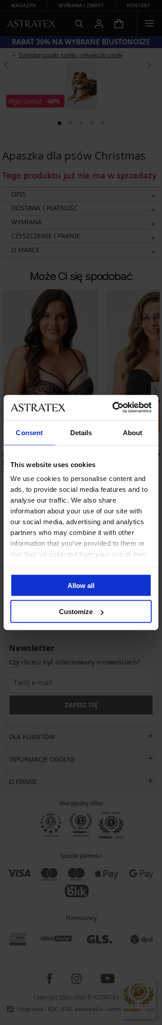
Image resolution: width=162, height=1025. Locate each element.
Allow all (81, 585)
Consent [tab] (29, 432)
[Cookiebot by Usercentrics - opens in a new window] (114, 408)
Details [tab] (81, 432)
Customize (76, 611)
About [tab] (133, 432)
